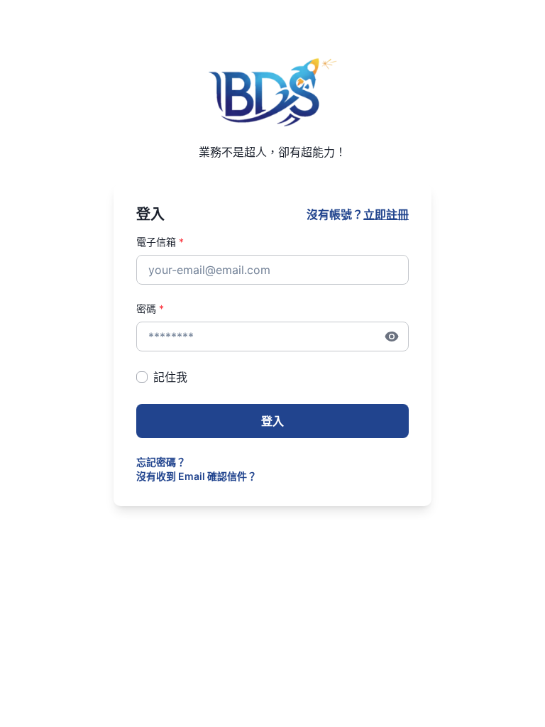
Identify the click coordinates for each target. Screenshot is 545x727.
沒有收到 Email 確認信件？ (196, 476)
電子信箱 (160, 242)
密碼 (150, 308)
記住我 (170, 377)
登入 (272, 421)
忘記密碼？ (161, 462)
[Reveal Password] (392, 336)
